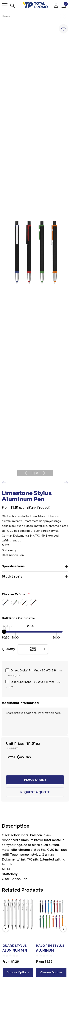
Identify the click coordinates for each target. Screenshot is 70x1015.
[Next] (65, 483)
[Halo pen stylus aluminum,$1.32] (51, 914)
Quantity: (9, 649)
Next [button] (44, 473)
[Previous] (4, 483)
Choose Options (18, 972)
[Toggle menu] (4, 5)
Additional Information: (20, 703)
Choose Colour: (16, 594)
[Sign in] (56, 5)
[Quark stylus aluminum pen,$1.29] (17, 914)
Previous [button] (26, 473)
